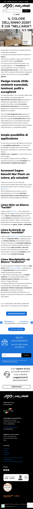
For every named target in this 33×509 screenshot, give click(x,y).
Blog (5, 1)
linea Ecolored (15, 236)
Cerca (26, 11)
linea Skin (14, 211)
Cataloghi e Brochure (12, 1)
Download (20, 1)
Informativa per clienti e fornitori (12, 457)
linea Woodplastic (16, 268)
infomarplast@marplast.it (10, 427)
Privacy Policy (27, 506)
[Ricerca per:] (16, 11)
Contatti (26, 1)
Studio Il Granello (19, 506)
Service (5, 450)
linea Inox (5, 189)
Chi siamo (6, 449)
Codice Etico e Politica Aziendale (13, 461)
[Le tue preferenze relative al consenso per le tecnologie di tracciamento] (3, 506)
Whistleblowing (8, 459)
